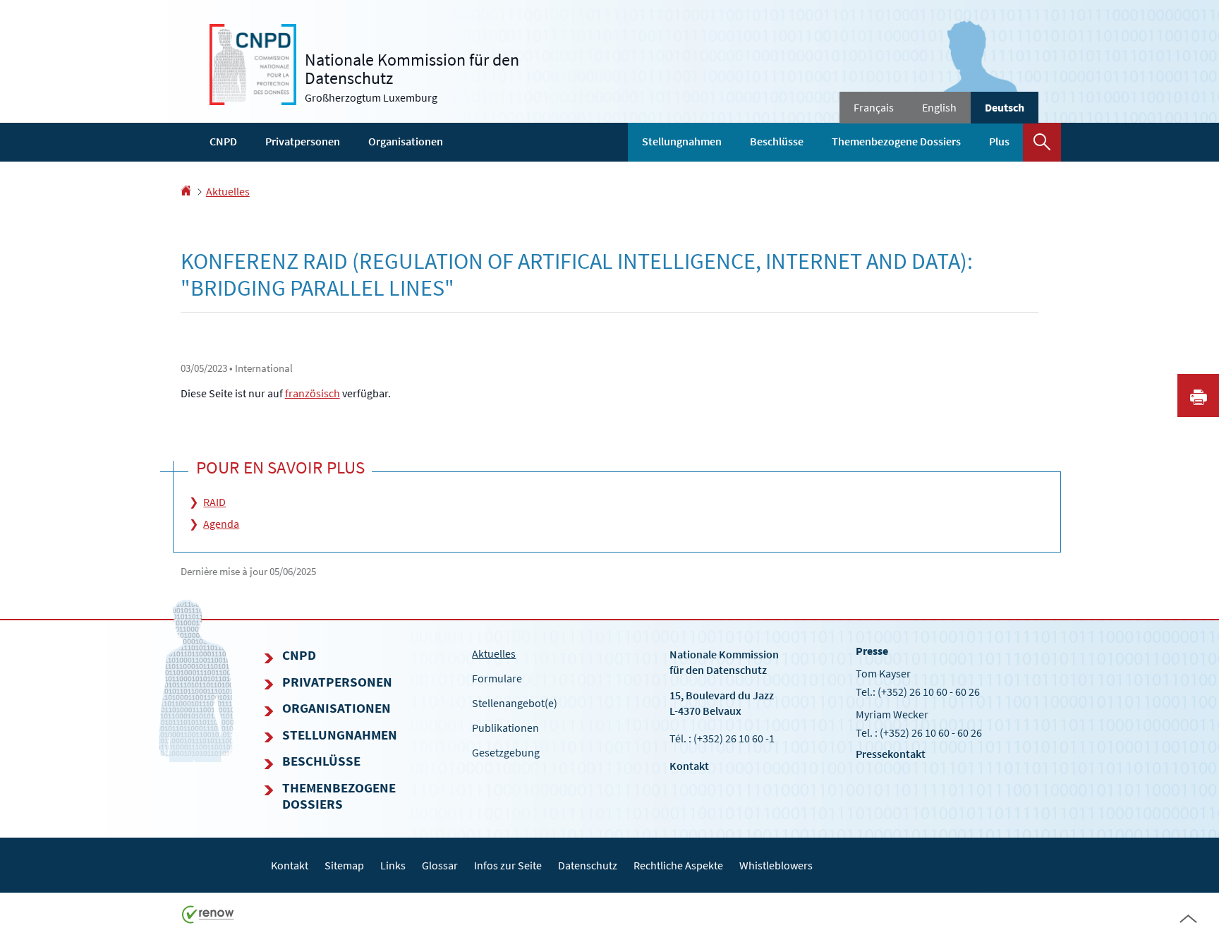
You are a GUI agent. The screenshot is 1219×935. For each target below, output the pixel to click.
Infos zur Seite (508, 865)
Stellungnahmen (682, 141)
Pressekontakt (891, 754)
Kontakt (689, 766)
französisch (312, 393)
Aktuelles (228, 191)
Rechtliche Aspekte (678, 865)
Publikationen (505, 727)
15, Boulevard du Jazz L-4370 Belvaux (721, 702)
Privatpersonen (302, 141)
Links (393, 865)
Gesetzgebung (506, 752)
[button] (1042, 142)
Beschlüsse (776, 141)
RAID (214, 502)
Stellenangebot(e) (514, 703)
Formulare (497, 678)
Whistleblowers (776, 865)
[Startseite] (186, 191)
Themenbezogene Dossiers (896, 141)
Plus (999, 141)
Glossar (440, 865)
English (939, 107)
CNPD (223, 141)
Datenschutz (587, 865)
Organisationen (405, 141)
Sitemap (344, 865)
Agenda (221, 524)
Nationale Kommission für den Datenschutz (724, 661)
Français (874, 107)
